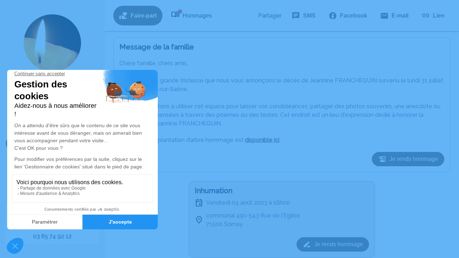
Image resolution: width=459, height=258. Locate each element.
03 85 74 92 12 (52, 236)
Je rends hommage (413, 159)
